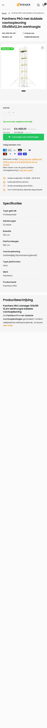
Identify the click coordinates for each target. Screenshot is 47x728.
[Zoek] (38, 5)
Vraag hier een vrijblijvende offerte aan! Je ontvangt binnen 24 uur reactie (22, 162)
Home (4, 13)
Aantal (6, 108)
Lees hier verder (26, 170)
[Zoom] (42, 48)
